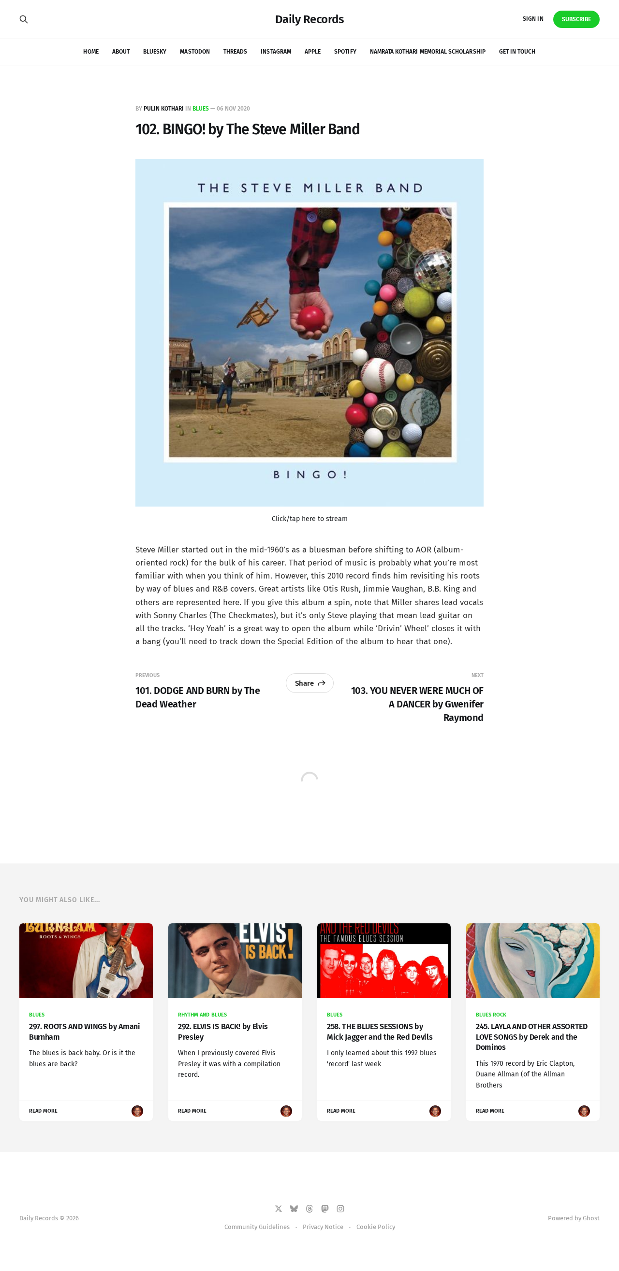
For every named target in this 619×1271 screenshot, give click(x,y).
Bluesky (154, 51)
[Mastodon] (325, 1209)
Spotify (345, 51)
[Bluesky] (294, 1209)
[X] (278, 1209)
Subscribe (576, 19)
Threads (235, 51)
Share (304, 683)
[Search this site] (23, 19)
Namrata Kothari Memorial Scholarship (428, 51)
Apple (313, 51)
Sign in (533, 18)
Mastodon (194, 51)
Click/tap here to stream (310, 519)
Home (90, 51)
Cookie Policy (375, 1226)
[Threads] (309, 1209)
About (121, 51)
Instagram (276, 51)
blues (200, 108)
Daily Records (309, 19)
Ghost (591, 1218)
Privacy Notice (323, 1226)
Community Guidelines (257, 1226)
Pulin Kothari (164, 108)
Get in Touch (517, 51)
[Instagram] (340, 1209)
